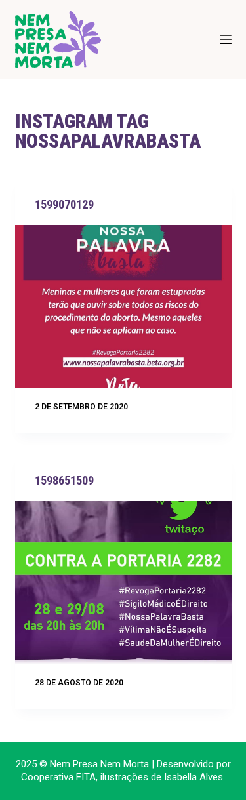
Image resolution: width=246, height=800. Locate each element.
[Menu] (226, 39)
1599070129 (64, 204)
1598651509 (64, 480)
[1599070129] (123, 306)
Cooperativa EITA (58, 777)
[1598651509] (123, 582)
